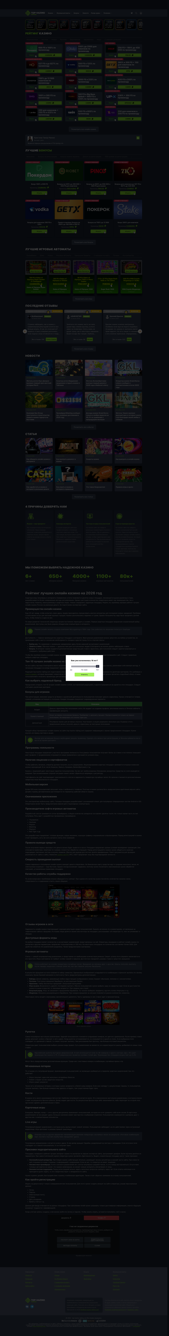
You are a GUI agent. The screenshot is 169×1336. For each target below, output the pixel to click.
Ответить (84, 674)
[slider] (97, 666)
